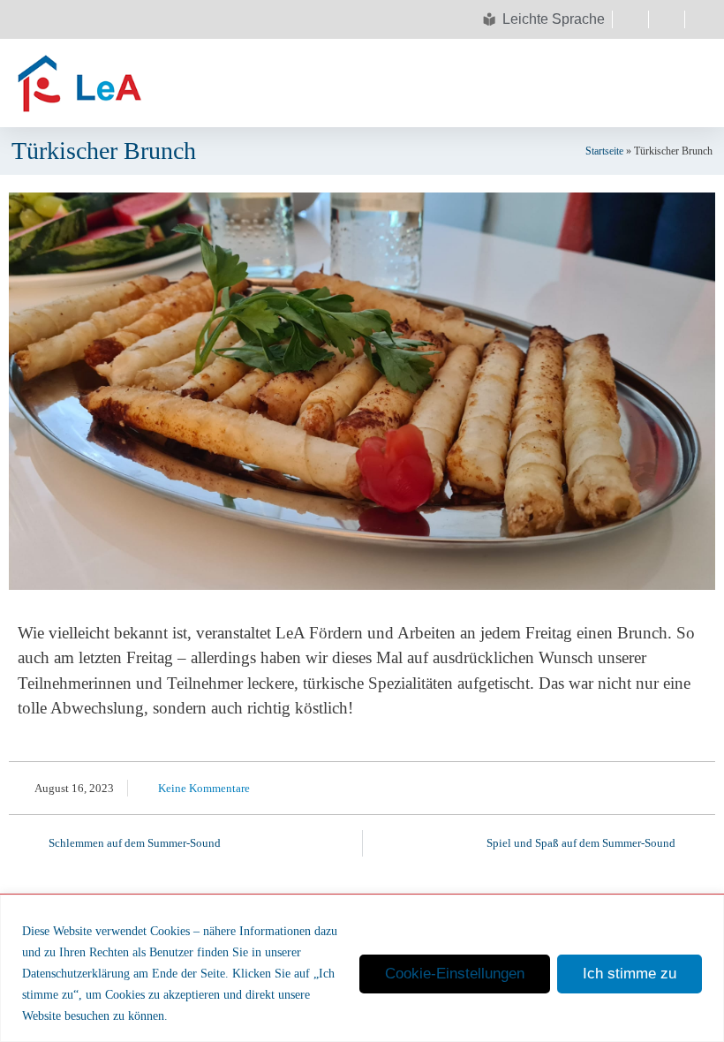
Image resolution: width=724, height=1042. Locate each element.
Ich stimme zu (629, 973)
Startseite (604, 151)
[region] (362, 968)
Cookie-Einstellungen (454, 973)
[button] (364, 82)
